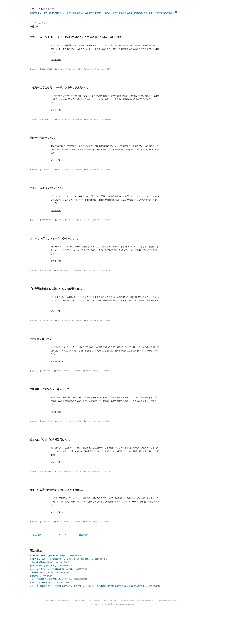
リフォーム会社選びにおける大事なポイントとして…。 (51, 579)
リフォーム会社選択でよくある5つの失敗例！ (83, 12)
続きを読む (56, 59)
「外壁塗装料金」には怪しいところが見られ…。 (57, 288)
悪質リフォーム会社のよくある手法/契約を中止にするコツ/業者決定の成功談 (139, 12)
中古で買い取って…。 (42, 338)
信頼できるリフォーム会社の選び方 (45, 12)
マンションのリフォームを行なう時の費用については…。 (52, 569)
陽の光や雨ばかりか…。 (43, 137)
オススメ (60, 69)
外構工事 (79, 69)
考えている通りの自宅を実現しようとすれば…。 (57, 489)
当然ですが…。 (36, 576)
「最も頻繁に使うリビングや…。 (43, 572)
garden (34, 69)
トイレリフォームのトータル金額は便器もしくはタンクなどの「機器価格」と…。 (62, 559)
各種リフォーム (70, 69)
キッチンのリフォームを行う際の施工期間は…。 (49, 556)
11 (73, 534)
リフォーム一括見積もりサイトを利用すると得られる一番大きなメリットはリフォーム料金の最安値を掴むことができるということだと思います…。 (89, 586)
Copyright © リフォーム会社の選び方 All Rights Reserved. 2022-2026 (113, 604)
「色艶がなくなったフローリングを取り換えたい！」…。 (62, 87)
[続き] (176, 12)
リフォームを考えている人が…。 (48, 187)
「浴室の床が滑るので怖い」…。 (43, 562)
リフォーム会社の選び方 (42, 9)
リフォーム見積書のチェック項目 (166, 600)
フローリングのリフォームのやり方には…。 (54, 238)
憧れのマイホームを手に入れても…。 (44, 566)
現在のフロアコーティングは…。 (43, 583)
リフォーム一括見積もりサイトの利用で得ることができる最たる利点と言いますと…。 (78, 37)
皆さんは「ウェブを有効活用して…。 (50, 439)
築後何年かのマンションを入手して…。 (52, 389)
